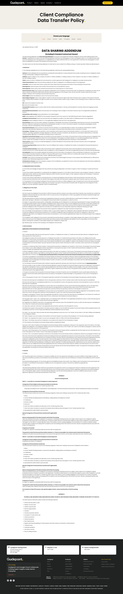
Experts (43, 3)
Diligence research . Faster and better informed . (65, 578)
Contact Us (57, 3)
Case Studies (82, 578)
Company (49, 3)
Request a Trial (107, 3)
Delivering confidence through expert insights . (64, 577)
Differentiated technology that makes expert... (98, 578)
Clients (36, 3)
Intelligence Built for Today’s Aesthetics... (88, 577)
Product (29, 3)
